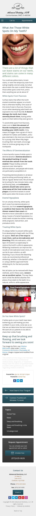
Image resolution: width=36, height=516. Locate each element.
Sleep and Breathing (14, 421)
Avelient (27, 506)
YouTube (19, 497)
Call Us (12, 20)
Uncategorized (12, 431)
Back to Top (18, 511)
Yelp (23, 497)
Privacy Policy (10, 506)
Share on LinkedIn (21, 380)
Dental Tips (22, 377)
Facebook (9, 497)
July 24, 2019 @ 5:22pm (22, 374)
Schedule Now (19, 453)
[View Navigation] (3, 20)
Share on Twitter (18, 380)
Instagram (26, 497)
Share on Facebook (14, 380)
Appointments (27, 20)
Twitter (13, 497)
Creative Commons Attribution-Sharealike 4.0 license (16, 350)
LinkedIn (16, 497)
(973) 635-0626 (21, 484)
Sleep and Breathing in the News (17, 426)
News (9, 418)
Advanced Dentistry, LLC (23, 502)
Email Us (18, 492)
